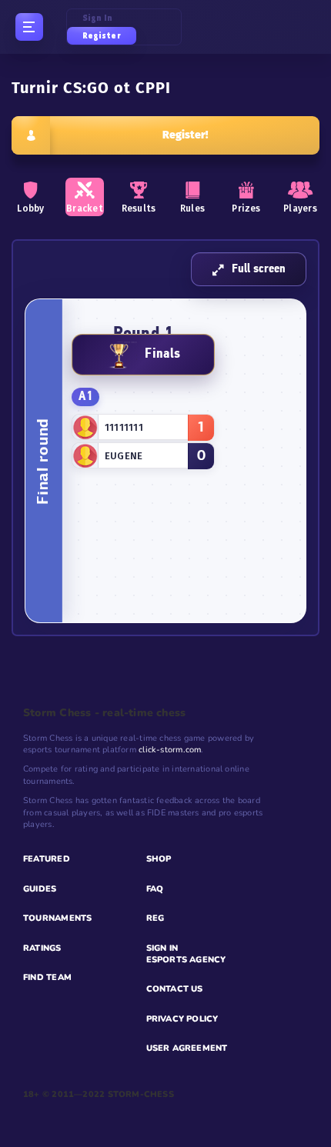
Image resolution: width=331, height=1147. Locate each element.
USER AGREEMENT (187, 1048)
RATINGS (42, 948)
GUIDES (39, 889)
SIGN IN (162, 948)
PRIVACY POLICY (182, 1019)
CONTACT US (174, 989)
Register (101, 36)
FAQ (155, 889)
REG (155, 918)
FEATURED (46, 859)
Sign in (97, 18)
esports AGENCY (186, 959)
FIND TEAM (47, 977)
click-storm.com (170, 749)
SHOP (159, 859)
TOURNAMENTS (57, 918)
